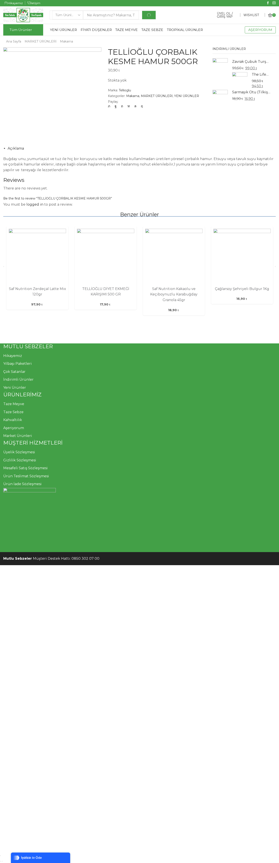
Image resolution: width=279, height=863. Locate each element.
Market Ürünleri (17, 436)
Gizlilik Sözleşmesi (19, 460)
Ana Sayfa (13, 41)
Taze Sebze (13, 412)
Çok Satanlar (14, 372)
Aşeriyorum (13, 428)
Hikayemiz (12, 356)
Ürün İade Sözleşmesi (22, 484)
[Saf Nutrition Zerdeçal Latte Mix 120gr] (37, 257)
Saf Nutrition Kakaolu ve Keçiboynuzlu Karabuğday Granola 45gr (173, 294)
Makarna (66, 41)
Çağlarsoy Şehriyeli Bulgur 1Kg (242, 289)
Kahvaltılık (12, 420)
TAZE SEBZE (152, 30)
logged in (34, 204)
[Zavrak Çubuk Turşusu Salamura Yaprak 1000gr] (220, 66)
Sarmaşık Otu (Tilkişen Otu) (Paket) (251, 92)
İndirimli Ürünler (18, 379)
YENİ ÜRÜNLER (63, 30)
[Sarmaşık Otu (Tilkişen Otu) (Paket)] (220, 97)
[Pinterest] (122, 106)
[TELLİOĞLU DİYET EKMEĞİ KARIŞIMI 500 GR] (105, 257)
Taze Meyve (13, 404)
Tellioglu (125, 90)
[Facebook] (268, 3)
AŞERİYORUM (260, 30)
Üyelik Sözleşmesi (19, 452)
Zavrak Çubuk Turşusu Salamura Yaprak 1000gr (251, 62)
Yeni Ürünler (14, 387)
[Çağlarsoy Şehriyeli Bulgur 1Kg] (242, 257)
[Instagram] (274, 3)
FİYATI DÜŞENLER (96, 30)
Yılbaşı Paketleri (17, 364)
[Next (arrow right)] (2, 861)
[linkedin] (128, 106)
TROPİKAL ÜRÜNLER (185, 30)
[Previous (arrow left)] (0, 861)
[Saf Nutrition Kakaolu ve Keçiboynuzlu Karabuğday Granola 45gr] (173, 257)
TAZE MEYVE (126, 30)
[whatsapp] (135, 106)
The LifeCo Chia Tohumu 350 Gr (261, 74)
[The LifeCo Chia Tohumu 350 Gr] (239, 80)
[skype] (141, 106)
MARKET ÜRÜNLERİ (40, 41)
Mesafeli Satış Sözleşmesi (25, 468)
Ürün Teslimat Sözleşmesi (26, 476)
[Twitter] (110, 106)
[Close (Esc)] (0, 855)
